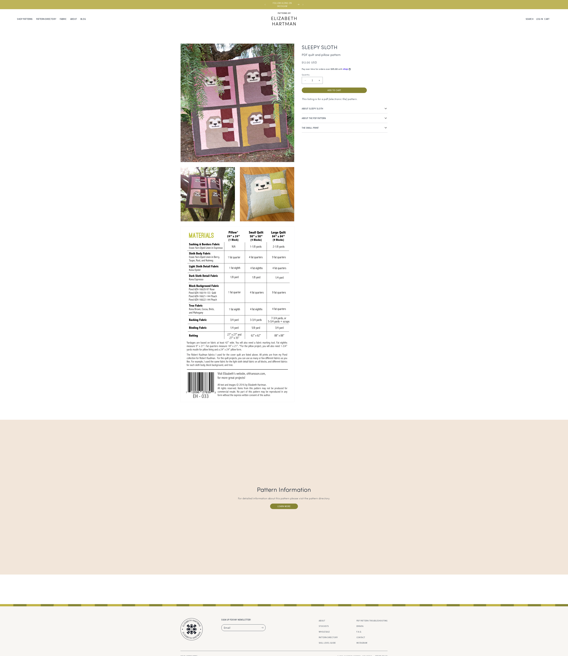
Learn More (284, 506)
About (322, 620)
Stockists (324, 626)
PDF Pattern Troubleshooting (372, 620)
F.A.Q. (359, 631)
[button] (24, 19)
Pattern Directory (328, 637)
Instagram (361, 642)
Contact (360, 637)
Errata (360, 626)
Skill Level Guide (327, 642)
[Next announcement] (303, 4)
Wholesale (324, 631)
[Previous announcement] (265, 4)
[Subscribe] (262, 627)
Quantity (305, 74)
